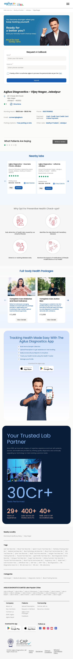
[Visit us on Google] (44, 628)
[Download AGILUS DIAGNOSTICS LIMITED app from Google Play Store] (13, 635)
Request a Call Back (28, 609)
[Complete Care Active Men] (51, 286)
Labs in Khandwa (38, 593)
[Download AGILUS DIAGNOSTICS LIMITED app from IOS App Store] (30, 634)
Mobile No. (10, 64)
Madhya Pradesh (19, 10)
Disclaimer (39, 651)
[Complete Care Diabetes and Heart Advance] (21, 286)
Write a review (60, 142)
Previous (5, 181)
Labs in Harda (55, 591)
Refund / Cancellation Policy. (58, 651)
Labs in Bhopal (8, 591)
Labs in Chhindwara (31, 591)
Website (18, 188)
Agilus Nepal (10, 617)
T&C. (60, 73)
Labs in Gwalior (44, 591)
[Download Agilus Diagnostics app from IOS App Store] (26, 374)
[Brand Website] (55, 628)
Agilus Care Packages (25, 612)
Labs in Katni (26, 593)
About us (9, 606)
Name (9, 55)
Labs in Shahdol (36, 595)
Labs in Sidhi (47, 595)
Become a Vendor (43, 609)
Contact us (10, 612)
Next (67, 181)
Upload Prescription (28, 606)
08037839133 (30, 183)
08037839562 (48, 111)
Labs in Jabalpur (15, 593)
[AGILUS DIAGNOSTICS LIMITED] (14, 4)
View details (21, 320)
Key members (10, 609)
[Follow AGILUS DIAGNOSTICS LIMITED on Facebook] (40, 628)
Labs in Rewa (14, 595)
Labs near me (8, 10)
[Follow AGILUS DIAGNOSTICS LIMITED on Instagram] (48, 628)
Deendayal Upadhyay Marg (13, 536)
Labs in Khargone (51, 593)
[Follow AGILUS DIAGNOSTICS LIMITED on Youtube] (51, 628)
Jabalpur (28, 10)
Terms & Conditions (48, 651)
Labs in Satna (24, 595)
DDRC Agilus (10, 615)
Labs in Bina (19, 591)
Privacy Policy (31, 651)
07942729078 (59, 184)
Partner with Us (42, 606)
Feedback (25, 616)
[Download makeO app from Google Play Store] (46, 374)
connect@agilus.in (16, 117)
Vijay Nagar (27, 536)
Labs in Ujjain (57, 595)
